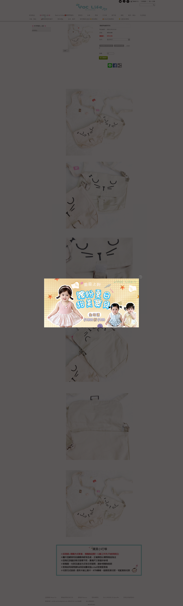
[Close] (140, 277)
